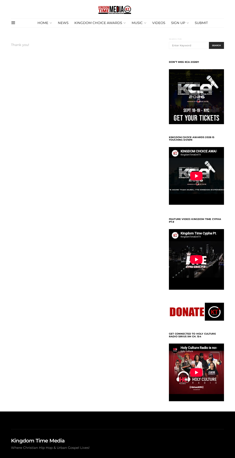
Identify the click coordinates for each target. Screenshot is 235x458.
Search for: (175, 39)
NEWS (63, 23)
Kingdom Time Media (38, 440)
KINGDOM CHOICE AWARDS (98, 23)
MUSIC (137, 23)
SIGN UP (178, 23)
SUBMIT (201, 23)
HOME (42, 23)
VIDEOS (158, 23)
